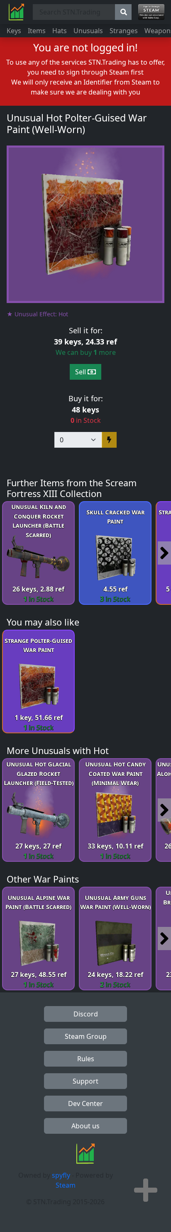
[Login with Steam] (151, 12)
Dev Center (85, 1103)
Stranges (124, 30)
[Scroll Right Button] (164, 553)
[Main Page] (16, 12)
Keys (14, 30)
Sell (81, 371)
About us (85, 1125)
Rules (85, 1058)
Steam (66, 1185)
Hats (59, 30)
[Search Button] (123, 12)
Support (85, 1081)
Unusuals (88, 30)
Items (37, 30)
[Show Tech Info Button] (145, 1190)
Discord (85, 1014)
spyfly (61, 1175)
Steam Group (86, 1036)
